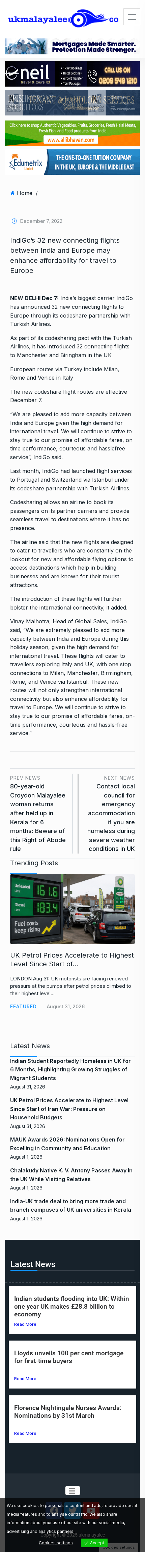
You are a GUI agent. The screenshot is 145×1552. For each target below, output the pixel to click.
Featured (23, 1006)
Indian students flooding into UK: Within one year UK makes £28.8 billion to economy (71, 1306)
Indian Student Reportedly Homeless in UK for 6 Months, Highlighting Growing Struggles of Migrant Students (70, 1069)
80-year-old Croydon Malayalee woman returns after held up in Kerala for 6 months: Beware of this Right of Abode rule (38, 814)
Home (24, 193)
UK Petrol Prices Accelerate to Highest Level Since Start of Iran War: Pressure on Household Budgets (69, 1109)
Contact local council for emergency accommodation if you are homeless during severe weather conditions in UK (111, 814)
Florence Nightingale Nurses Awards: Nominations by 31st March (67, 1411)
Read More (25, 1324)
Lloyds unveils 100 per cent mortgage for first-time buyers (68, 1357)
